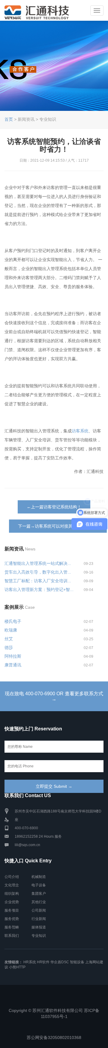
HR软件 (43, 962)
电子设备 (39, 885)
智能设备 (77, 962)
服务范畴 (11, 927)
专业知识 (39, 936)
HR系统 (29, 962)
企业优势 (11, 902)
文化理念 (11, 885)
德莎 (8, 647)
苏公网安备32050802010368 (54, 1037)
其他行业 (39, 902)
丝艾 (8, 638)
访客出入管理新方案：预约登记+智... (39, 589)
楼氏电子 (12, 621)
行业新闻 (39, 919)
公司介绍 (11, 877)
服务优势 (11, 919)
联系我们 (11, 936)
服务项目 (11, 910)
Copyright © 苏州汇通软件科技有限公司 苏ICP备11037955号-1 (54, 1013)
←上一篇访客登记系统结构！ (54, 506)
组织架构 (11, 893)
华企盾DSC (59, 962)
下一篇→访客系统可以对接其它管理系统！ (58, 526)
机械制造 (39, 877)
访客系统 (80, 430)
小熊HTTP (17, 967)
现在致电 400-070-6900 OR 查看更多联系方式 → (54, 696)
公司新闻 (39, 910)
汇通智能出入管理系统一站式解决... (37, 563)
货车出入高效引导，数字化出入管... (37, 572)
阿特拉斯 (12, 656)
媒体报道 (39, 927)
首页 (8, 119)
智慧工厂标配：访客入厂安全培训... (37, 580)
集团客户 (39, 893)
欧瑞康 (10, 630)
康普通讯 (12, 665)
